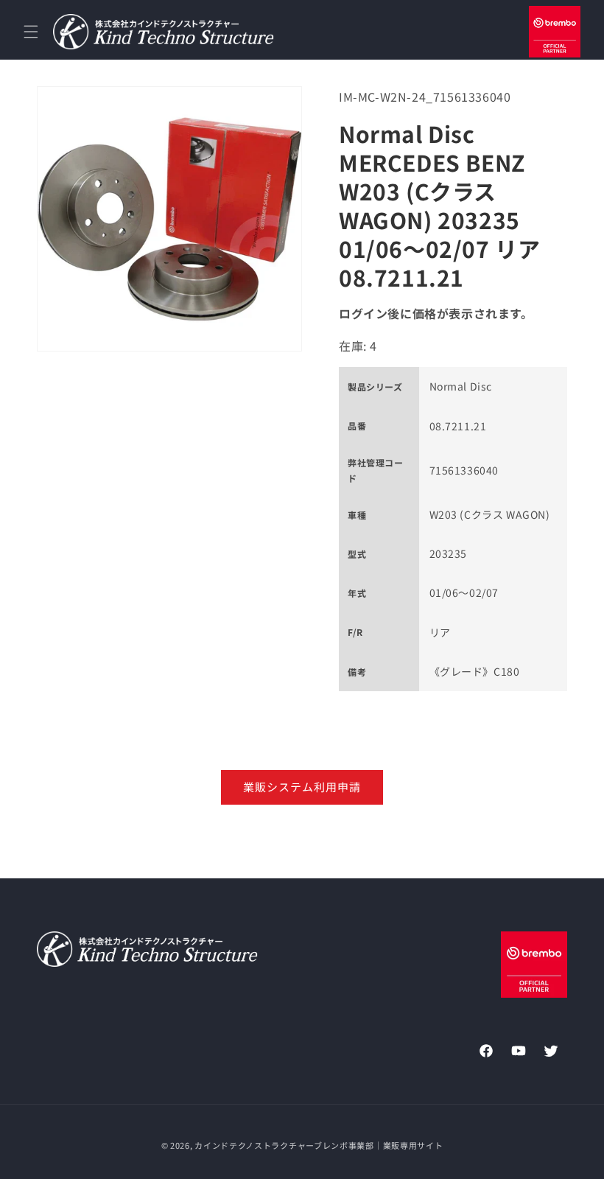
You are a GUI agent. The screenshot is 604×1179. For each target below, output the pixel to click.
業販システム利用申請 (302, 786)
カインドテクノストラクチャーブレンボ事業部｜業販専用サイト (318, 1145)
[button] (31, 31)
